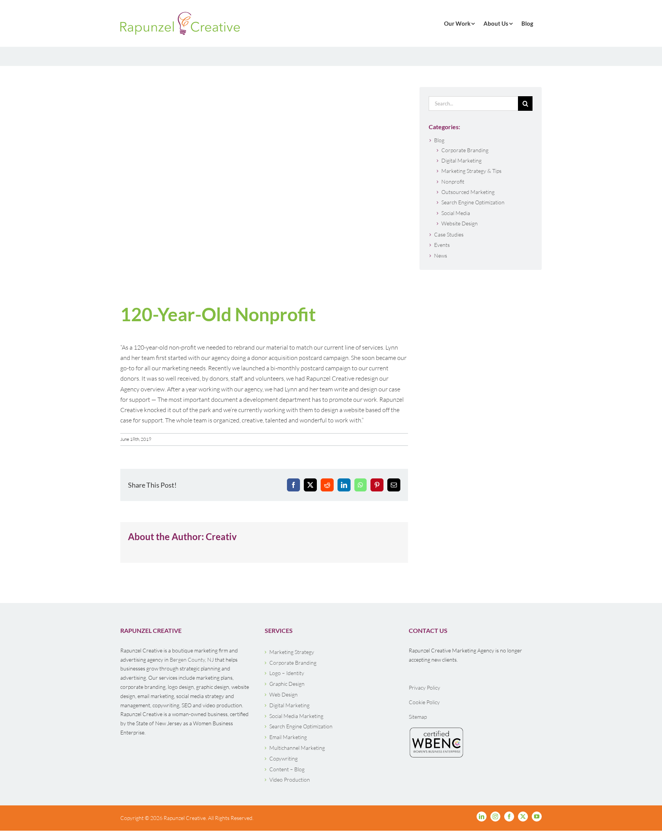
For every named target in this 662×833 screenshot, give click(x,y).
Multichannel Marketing (297, 747)
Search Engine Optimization (473, 202)
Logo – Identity (286, 673)
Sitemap (418, 716)
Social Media (455, 213)
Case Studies (449, 234)
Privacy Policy (424, 687)
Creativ (221, 536)
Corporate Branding (464, 150)
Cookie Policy (424, 702)
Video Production (289, 779)
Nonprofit (452, 181)
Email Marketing (288, 737)
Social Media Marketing (296, 716)
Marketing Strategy (291, 652)
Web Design (283, 694)
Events (442, 245)
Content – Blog (287, 769)
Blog (439, 140)
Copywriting (283, 758)
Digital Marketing (461, 160)
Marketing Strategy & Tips (471, 171)
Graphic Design (287, 683)
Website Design (459, 223)
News (440, 255)
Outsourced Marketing (468, 192)
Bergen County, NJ (192, 659)
